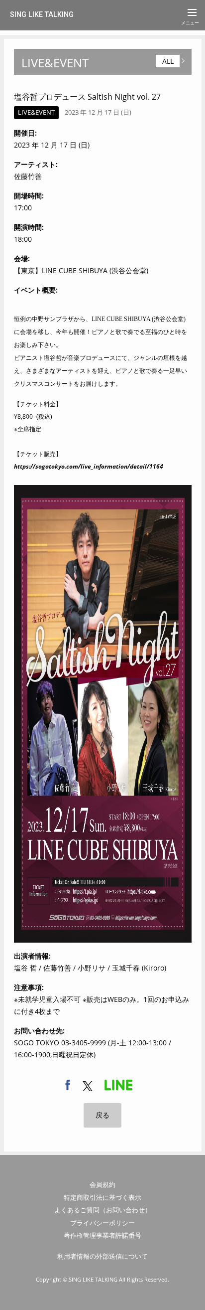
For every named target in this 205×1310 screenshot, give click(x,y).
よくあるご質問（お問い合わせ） (102, 1209)
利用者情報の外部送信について (102, 1256)
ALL (168, 61)
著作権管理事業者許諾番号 (102, 1235)
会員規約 (102, 1184)
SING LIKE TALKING (42, 14)
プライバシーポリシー (102, 1222)
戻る (102, 1115)
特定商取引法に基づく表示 (102, 1197)
